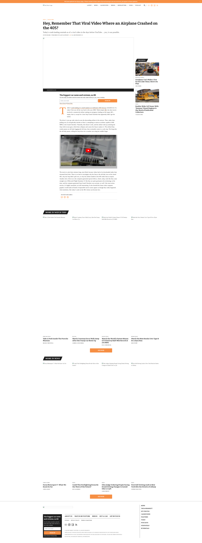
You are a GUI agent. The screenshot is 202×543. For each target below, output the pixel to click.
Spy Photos (145, 511)
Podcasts (144, 522)
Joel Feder (138, 86)
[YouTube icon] (66, 525)
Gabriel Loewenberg (78, 343)
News (96, 5)
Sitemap (67, 520)
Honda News (134, 336)
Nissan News (105, 336)
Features (144, 517)
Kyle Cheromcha (106, 345)
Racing (74, 336)
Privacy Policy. (70, 103)
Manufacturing (139, 77)
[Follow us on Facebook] (154, 5)
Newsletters (122, 5)
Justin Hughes (47, 35)
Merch (113, 5)
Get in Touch (115, 516)
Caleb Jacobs (139, 114)
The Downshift (146, 508)
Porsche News (47, 336)
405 (106, 110)
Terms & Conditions (86, 520)
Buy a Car (104, 516)
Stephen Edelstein (136, 489)
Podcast (138, 5)
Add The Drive (77, 35)
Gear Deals (145, 525)
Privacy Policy (80, 1)
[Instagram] (65, 197)
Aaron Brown (105, 491)
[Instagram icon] (69, 525)
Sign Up (107, 100)
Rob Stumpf (134, 343)
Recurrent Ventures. (73, 530)
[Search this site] (144, 5)
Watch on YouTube (82, 516)
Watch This (51, 19)
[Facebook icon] (73, 525)
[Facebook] (62, 197)
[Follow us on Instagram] (151, 5)
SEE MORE (101, 350)
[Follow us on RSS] (157, 5)
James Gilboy (46, 489)
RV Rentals (145, 528)
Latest (89, 5)
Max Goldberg (76, 489)
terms (114, 534)
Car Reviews (104, 5)
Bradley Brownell (48, 343)
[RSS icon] (76, 525)
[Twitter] (68, 197)
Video (131, 5)
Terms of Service (63, 103)
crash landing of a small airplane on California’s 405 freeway (88, 108)
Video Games (46, 482)
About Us (68, 516)
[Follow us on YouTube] (149, 5)
